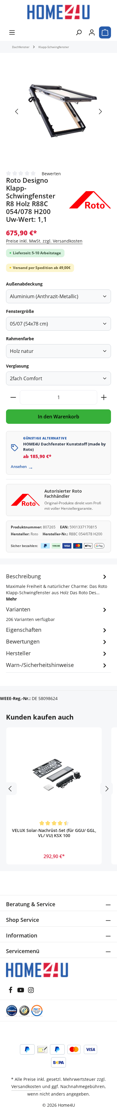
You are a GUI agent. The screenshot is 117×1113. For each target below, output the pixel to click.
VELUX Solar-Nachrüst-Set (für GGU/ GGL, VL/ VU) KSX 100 (54, 833)
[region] (58, 111)
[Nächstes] (100, 111)
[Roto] (90, 200)
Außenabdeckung (24, 284)
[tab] (57, 587)
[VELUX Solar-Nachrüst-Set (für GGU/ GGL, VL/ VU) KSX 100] (54, 775)
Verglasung (17, 366)
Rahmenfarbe (20, 338)
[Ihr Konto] (92, 32)
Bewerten (51, 173)
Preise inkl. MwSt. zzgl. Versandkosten (44, 241)
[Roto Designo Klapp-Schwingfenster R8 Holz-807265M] (58, 111)
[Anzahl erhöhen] (104, 397)
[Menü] (12, 32)
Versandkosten (26, 1086)
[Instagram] (31, 992)
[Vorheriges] (17, 111)
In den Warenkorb (58, 416)
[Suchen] (79, 32)
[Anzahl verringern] (13, 397)
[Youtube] (21, 992)
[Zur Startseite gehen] (58, 12)
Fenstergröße (20, 311)
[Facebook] (11, 992)
